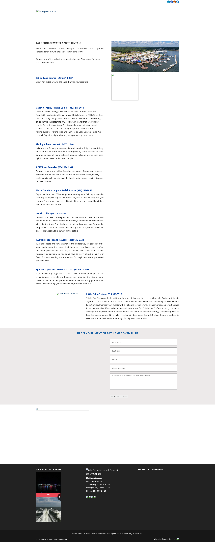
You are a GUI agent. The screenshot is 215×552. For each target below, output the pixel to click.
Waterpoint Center (169, 11)
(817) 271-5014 (76, 107)
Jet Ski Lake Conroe (46, 78)
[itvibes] (178, 539)
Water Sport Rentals (147, 11)
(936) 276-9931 (65, 167)
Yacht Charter (95, 534)
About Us (130, 2)
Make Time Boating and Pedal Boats (55, 190)
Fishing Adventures (46, 144)
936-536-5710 (115, 294)
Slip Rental (103, 534)
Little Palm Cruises (96, 294)
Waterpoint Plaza (113, 534)
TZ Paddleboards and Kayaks (51, 239)
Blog (140, 2)
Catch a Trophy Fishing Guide (51, 107)
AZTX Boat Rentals (46, 167)
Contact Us (147, 2)
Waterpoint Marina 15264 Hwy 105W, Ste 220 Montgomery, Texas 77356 (98, 484)
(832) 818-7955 (81, 269)
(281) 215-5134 (58, 213)
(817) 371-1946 (66, 144)
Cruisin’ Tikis (42, 213)
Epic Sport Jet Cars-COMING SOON (54, 269)
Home (123, 2)
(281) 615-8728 (76, 239)
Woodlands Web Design (167, 539)
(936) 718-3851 (66, 78)
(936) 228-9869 (84, 190)
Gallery (136, 2)
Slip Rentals (128, 11)
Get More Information (119, 396)
